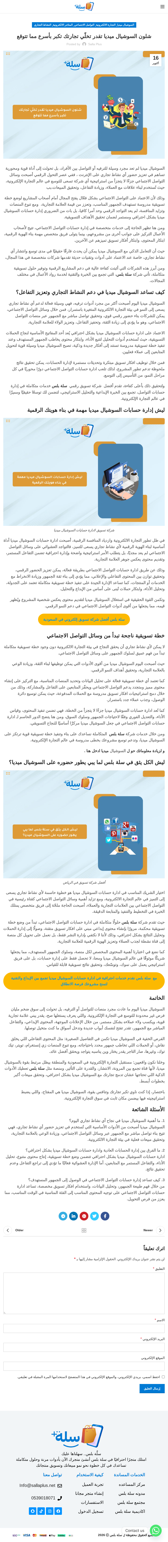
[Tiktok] (41, 1511)
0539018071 (43, 1497)
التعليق (159, 1269)
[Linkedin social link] (73, 1216)
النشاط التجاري (42, 24)
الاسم (160, 1320)
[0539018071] (60, 1498)
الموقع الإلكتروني (153, 1358)
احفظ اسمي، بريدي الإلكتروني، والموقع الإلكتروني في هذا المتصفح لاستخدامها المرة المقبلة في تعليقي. (88, 1377)
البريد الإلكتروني (152, 1339)
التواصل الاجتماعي (84, 24)
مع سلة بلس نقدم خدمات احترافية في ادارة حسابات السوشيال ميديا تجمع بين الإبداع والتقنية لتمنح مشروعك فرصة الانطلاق (84, 981)
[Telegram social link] (63, 1216)
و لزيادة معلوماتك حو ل (145, 751)
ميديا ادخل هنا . (97, 751)
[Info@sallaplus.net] (60, 1486)
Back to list (84, 1230)
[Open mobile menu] (162, 6)
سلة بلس (124, 274)
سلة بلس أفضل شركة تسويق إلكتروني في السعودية (84, 619)
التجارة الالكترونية (106, 24)
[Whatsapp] (156, 1531)
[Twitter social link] (94, 1216)
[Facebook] (58, 1511)
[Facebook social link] (105, 1216)
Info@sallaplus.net (37, 1485)
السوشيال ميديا (125, 24)
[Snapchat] (32, 1511)
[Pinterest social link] (84, 1216)
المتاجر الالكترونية (63, 24)
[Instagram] (49, 1511)
